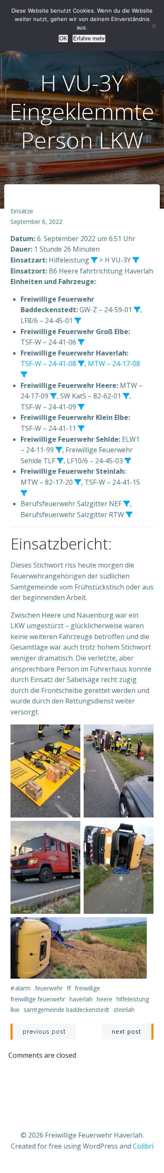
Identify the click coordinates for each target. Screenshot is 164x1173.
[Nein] (153, 25)
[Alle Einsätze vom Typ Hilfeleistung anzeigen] (94, 260)
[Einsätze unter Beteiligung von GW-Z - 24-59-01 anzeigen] (137, 309)
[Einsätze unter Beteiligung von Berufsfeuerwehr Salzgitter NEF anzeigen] (126, 503)
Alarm (23, 988)
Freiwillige (87, 988)
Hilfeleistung (132, 999)
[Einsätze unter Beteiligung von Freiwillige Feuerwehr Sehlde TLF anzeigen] (60, 460)
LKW (15, 1010)
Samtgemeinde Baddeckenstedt (66, 1010)
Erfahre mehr (89, 38)
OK (63, 38)
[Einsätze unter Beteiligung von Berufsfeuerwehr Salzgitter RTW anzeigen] (129, 514)
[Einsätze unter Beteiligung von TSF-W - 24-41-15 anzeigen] (24, 493)
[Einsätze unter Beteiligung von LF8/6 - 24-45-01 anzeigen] (77, 320)
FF (69, 988)
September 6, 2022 (36, 222)
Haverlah (81, 999)
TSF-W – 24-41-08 (48, 363)
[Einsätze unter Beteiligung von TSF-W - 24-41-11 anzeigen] (81, 428)
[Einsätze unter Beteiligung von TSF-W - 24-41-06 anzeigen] (81, 342)
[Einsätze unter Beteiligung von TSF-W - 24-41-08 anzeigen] (81, 363)
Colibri (143, 1146)
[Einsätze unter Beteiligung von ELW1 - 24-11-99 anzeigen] (59, 449)
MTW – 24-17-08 (114, 363)
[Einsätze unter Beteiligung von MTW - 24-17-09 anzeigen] (53, 396)
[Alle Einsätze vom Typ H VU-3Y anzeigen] (135, 260)
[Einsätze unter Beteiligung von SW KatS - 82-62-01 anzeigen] (126, 396)
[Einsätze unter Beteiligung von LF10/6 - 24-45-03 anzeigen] (127, 460)
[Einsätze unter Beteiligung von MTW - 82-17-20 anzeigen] (77, 482)
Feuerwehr (49, 988)
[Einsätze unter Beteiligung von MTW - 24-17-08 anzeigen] (24, 374)
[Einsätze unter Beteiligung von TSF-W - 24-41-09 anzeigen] (81, 406)
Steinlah (124, 1010)
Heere (104, 999)
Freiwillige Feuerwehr (38, 999)
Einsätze (22, 211)
